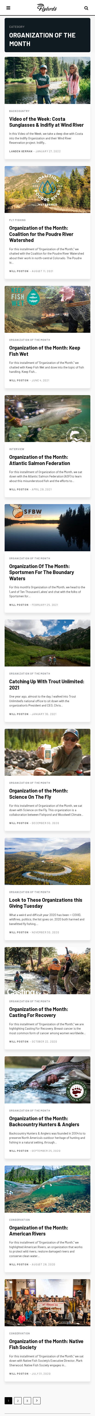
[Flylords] (47, 7)
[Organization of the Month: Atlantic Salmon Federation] (47, 418)
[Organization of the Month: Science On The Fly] (47, 752)
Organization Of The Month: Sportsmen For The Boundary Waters (41, 572)
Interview (16, 449)
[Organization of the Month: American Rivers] (47, 1189)
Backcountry (19, 110)
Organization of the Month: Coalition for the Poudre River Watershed (41, 234)
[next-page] (37, 1400)
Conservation (19, 1219)
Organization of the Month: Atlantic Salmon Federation (39, 460)
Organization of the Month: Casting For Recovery (38, 1012)
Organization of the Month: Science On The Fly (38, 793)
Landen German (20, 151)
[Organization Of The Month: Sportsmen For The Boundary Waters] (47, 527)
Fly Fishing (17, 219)
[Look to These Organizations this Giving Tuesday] (47, 861)
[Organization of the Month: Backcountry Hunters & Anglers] (47, 1079)
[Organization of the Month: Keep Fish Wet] (47, 309)
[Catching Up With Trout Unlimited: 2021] (47, 643)
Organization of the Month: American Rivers (38, 1230)
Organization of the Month (29, 339)
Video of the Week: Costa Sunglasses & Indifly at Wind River (46, 122)
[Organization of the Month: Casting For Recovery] (47, 970)
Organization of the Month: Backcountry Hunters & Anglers (44, 1121)
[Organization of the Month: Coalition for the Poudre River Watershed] (47, 189)
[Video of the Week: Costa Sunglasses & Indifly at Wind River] (47, 80)
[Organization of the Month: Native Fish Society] (47, 1302)
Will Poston (19, 271)
